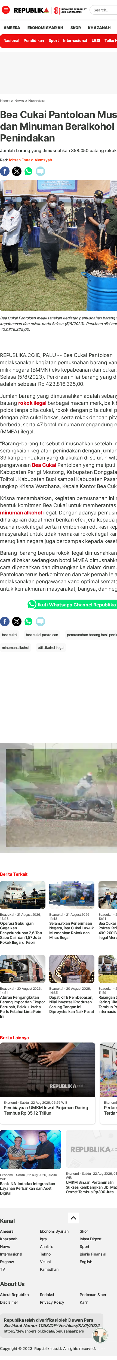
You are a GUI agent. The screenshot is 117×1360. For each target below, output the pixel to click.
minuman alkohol (21, 512)
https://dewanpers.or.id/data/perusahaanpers (44, 1331)
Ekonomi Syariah (45, 27)
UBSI (96, 40)
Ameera (7, 1231)
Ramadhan (49, 1269)
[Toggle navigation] (5, 9)
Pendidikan (34, 40)
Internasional (75, 40)
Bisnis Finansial (93, 1254)
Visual (45, 1261)
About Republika (14, 1294)
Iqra (43, 1238)
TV (2, 1269)
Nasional (11, 40)
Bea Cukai (44, 465)
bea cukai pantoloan (42, 635)
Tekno (45, 1254)
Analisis (46, 1246)
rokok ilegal (32, 403)
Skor (84, 1231)
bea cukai (9, 635)
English (86, 1261)
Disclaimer (9, 1302)
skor (75, 27)
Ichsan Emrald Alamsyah (30, 160)
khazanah (99, 27)
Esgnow (7, 1261)
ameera (12, 27)
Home (5, 100)
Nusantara (36, 100)
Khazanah (8, 1238)
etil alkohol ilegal (51, 647)
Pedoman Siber (93, 1294)
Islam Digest (90, 1238)
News (19, 100)
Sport (54, 40)
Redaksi (47, 1294)
